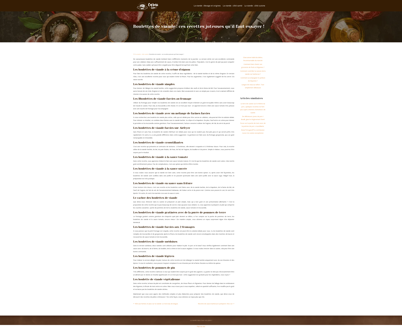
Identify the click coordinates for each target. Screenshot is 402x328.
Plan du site (201, 326)
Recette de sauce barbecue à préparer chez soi (215, 304)
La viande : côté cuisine (254, 5)
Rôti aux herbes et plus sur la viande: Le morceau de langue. (156, 304)
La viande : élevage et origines (207, 5)
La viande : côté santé (232, 5)
